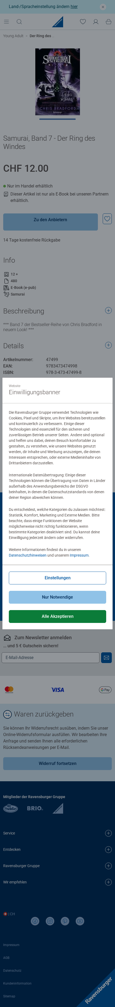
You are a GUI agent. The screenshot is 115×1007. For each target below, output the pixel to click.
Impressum (79, 555)
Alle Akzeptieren (58, 616)
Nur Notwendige (57, 597)
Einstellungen (58, 577)
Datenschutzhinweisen (28, 555)
